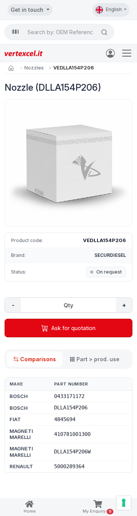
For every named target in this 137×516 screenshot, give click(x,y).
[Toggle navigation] (126, 53)
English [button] (114, 9)
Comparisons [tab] (38, 359)
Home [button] (30, 511)
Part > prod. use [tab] (97, 359)
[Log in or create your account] (112, 53)
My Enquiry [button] (97, 511)
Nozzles (34, 67)
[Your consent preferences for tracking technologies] (123, 503)
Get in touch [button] (28, 9)
